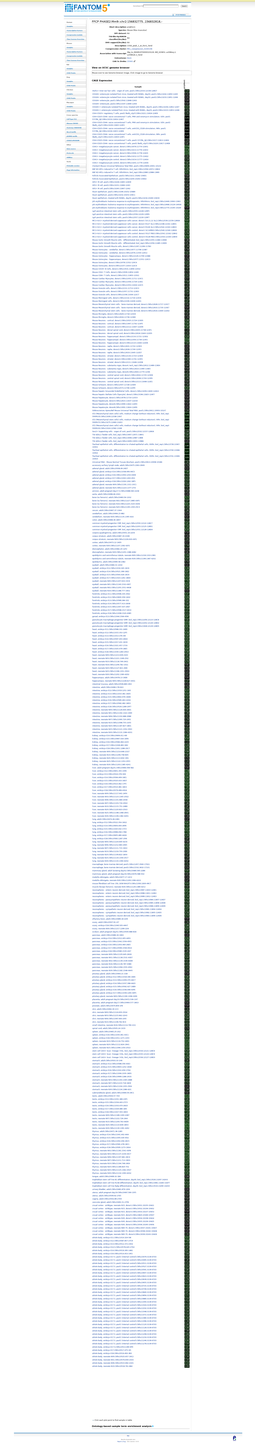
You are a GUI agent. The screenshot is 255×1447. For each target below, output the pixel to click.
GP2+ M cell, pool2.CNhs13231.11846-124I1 (111, 185)
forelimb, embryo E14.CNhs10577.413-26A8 (111, 604)
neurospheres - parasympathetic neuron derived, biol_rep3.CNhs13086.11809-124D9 (128, 906)
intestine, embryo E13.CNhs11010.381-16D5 (111, 694)
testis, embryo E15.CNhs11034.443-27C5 (110, 1102)
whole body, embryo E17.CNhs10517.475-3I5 (111, 1350)
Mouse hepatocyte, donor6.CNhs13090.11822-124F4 (114, 404)
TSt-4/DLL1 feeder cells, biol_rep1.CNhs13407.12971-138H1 (118, 435)
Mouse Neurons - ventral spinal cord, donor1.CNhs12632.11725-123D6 (122, 375)
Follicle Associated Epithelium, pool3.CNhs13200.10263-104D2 (119, 179)
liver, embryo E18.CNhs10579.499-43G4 (109, 790)
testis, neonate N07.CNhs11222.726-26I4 (110, 1118)
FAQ (128, 1436)
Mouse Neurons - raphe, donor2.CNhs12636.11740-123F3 (116, 349)
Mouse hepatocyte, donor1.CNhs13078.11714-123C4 (114, 398)
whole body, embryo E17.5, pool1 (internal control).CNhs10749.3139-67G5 (124, 1289)
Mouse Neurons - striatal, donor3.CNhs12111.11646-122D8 (117, 362)
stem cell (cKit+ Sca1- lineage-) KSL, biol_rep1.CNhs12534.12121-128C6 (123, 1051)
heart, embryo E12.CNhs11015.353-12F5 (109, 633)
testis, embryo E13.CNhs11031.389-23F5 (109, 1099)
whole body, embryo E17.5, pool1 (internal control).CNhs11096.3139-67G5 (124, 1321)
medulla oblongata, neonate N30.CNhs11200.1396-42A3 (116, 880)
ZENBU (130, 61)
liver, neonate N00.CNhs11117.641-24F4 (109, 793)
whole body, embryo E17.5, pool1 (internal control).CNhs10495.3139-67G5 (124, 1260)
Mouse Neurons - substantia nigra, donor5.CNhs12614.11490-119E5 (121, 369)
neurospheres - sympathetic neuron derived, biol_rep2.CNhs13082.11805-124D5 (127, 913)
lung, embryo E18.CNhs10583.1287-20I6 (109, 839)
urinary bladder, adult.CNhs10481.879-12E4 (111, 1189)
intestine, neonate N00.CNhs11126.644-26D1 (111, 710)
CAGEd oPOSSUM (73, 140)
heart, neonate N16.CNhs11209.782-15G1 (110, 665)
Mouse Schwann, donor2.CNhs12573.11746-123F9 (113, 388)
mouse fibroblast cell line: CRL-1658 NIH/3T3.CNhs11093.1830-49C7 (121, 883)
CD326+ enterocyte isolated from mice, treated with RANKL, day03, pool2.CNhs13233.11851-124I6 (135, 97)
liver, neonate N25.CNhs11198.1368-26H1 (110, 813)
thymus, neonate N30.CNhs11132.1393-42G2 (111, 1173)
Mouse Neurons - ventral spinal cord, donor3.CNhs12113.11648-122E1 (122, 382)
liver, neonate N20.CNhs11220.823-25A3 (109, 809)
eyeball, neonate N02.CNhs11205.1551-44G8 (111, 588)
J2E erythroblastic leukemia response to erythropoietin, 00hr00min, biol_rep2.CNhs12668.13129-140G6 (136, 205)
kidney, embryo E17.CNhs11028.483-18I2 (110, 745)
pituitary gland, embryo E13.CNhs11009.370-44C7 (113, 980)
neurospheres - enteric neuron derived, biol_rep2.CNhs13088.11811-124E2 (124, 893)
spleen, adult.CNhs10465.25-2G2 (106, 1032)
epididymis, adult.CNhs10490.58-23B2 (108, 562)
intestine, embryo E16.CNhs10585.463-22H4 (111, 700)
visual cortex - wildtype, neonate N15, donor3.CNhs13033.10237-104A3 (123, 1212)
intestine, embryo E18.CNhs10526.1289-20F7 (111, 707)
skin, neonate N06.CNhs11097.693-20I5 (109, 1019)
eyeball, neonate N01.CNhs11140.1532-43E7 (111, 584)
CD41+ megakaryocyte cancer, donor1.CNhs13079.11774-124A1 (120, 147)
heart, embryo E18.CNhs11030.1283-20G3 (110, 652)
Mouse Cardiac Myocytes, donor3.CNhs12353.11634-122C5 (117, 285)
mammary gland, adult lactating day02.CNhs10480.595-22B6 (118, 871)
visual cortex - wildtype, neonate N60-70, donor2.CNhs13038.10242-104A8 (124, 1231)
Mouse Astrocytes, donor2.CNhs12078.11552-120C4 (114, 262)
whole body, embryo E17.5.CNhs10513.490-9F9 (112, 1347)
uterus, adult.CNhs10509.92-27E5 (106, 1196)
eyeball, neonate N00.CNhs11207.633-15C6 (111, 581)
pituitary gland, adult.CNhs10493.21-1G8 (110, 974)
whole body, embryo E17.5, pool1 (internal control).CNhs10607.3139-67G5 (124, 1273)
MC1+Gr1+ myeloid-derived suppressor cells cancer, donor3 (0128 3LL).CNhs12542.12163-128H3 (134, 227)
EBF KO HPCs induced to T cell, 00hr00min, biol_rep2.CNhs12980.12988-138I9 (125, 172)
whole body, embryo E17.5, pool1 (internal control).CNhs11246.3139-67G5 (124, 1340)
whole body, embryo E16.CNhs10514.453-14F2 (112, 1254)
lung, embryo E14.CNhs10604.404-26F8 (109, 826)
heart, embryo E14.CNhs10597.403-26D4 (110, 639)
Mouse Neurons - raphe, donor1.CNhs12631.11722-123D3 (117, 346)
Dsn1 (129, 58)
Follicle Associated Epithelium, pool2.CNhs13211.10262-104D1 (119, 176)
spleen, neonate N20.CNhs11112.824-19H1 (110, 1044)
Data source (71, 149)
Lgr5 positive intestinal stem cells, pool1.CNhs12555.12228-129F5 (120, 211)
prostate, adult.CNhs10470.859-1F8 (107, 1006)
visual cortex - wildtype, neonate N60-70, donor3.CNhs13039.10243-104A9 (124, 1234)
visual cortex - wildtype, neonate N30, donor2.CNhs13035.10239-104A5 (123, 1221)
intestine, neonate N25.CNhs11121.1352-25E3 (112, 729)
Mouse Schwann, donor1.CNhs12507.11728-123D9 (114, 385)
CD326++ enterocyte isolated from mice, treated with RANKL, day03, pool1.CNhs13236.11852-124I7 (135, 107)
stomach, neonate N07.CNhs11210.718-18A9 (111, 1083)
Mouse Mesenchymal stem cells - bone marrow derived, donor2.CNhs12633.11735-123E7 (130, 308)
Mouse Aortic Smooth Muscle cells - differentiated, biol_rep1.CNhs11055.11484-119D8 (129, 240)
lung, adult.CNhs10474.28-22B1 (106, 819)
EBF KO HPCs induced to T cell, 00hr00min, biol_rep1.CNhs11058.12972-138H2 (126, 169)
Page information (73, 170)
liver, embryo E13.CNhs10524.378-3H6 (109, 774)
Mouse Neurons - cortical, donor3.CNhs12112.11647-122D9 (117, 327)
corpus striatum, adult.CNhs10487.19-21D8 (110, 536)
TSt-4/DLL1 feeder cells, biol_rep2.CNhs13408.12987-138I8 (117, 438)
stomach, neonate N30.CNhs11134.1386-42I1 (111, 1089)
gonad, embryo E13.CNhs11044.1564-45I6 (110, 616)
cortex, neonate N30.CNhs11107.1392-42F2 (111, 546)
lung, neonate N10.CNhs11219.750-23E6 (109, 851)
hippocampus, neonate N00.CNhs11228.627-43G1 (113, 681)
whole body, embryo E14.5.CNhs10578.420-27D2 (113, 1247)
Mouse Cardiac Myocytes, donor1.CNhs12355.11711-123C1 (117, 279)
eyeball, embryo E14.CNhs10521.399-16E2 (110, 571)
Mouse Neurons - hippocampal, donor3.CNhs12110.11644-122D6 (120, 343)
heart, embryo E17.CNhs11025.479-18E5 (109, 649)
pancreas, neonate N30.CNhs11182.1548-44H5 (112, 970)
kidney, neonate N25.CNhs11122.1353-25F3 (111, 761)
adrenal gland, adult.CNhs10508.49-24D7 (110, 468)
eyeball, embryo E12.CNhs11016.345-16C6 (110, 568)
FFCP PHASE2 (181, 15)
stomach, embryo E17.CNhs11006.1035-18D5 (111, 1073)
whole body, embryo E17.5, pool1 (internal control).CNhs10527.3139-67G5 (124, 1266)
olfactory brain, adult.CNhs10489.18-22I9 (110, 919)
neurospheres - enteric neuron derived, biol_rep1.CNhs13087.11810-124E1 (124, 890)
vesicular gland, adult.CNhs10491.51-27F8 (110, 1202)
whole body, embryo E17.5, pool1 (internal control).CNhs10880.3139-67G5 (124, 1299)
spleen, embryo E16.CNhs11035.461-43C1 (110, 1035)
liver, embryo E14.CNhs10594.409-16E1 (109, 777)
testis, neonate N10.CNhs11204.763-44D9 (110, 1122)
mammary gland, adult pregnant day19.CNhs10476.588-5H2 (118, 874)
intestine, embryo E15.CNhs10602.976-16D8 (111, 697)
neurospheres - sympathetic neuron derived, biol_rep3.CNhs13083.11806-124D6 (127, 916)
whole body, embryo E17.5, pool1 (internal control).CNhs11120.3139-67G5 (124, 1324)
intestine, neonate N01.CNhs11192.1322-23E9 (112, 713)
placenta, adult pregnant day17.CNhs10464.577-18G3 (115, 1003)
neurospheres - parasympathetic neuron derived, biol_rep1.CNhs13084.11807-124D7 (128, 900)
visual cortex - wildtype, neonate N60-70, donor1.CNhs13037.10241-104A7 (124, 1228)
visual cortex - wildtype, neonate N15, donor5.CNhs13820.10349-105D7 (123, 1215)
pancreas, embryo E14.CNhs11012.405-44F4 (111, 938)
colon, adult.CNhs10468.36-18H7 (106, 520)
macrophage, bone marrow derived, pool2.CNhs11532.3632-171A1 (121, 867)
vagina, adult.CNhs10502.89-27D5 (107, 1199)
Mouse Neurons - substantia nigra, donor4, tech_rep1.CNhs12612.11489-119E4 (126, 365)
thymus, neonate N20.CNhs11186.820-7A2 (110, 1167)
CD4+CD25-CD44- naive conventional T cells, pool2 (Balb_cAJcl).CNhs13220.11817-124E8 (131, 143)
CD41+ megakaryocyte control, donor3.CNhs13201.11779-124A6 (120, 163)
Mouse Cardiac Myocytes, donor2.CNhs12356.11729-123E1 (117, 282)
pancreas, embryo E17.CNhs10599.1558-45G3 (112, 948)
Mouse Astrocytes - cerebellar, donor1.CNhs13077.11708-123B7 (119, 250)
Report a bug (121, 1441)
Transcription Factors (74, 30)
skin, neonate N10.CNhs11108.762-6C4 (109, 1022)
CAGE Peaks (71, 73)
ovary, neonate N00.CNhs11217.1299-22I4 (110, 929)
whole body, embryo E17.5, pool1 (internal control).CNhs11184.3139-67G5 (124, 1331)
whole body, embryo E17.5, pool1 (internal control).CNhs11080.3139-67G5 (124, 1318)
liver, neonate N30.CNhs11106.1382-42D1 (110, 816)
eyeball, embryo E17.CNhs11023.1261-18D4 (111, 578)
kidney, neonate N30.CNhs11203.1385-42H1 (111, 765)
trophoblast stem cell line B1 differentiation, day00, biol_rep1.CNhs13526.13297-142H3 (130, 1180)
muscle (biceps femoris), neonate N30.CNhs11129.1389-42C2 (118, 887)
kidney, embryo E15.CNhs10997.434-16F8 (110, 739)
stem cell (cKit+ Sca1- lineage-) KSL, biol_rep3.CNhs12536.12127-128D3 (123, 1057)
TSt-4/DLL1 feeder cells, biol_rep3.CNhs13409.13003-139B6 (118, 441)
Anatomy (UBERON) (74, 127)
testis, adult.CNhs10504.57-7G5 (106, 1096)
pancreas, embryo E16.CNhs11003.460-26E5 (111, 945)
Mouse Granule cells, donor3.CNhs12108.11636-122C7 (115, 295)
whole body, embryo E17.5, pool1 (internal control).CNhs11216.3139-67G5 (124, 1337)
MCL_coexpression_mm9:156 (139, 49)
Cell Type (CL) (72, 119)
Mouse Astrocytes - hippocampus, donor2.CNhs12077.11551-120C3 (121, 259)
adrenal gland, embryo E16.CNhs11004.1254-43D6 (114, 475)
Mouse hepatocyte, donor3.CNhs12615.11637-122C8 (114, 401)
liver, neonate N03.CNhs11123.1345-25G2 (110, 797)
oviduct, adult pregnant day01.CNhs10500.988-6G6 (114, 932)
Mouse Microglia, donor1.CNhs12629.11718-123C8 (114, 314)
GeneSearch (137, 6)
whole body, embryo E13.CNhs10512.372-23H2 (112, 1244)
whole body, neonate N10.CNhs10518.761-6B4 (112, 1366)
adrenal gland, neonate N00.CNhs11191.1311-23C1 (114, 484)
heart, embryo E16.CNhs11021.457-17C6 (109, 645)
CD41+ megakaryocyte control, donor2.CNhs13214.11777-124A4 (120, 159)
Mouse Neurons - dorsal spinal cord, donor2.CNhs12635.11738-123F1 (122, 330)
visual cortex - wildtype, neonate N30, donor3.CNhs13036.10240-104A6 (123, 1225)
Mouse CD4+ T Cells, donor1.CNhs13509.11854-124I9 (115, 272)
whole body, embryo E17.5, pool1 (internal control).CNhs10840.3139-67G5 (124, 1292)
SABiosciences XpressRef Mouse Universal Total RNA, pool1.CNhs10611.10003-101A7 (129, 410)
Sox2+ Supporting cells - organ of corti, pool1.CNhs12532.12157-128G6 (123, 431)
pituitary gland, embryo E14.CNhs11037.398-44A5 (113, 983)
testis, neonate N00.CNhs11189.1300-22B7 (110, 1115)
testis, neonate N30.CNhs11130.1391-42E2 (110, 1128)
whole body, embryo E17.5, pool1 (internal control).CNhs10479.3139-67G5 (124, 1257)
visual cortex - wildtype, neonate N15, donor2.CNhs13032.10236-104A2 (123, 1209)
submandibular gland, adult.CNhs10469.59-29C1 (113, 1093)
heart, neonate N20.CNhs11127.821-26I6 (109, 668)
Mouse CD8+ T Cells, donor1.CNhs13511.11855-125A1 (115, 275)
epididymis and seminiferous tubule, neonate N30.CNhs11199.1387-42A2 (124, 559)
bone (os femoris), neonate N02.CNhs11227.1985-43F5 (116, 501)
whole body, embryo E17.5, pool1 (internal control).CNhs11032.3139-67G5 (124, 1308)
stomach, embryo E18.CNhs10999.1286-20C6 (111, 1077)
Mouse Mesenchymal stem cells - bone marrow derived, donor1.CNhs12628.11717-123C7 (130, 304)
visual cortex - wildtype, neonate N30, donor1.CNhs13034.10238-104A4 (123, 1218)
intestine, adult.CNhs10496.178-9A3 (107, 687)
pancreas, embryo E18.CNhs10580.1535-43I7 (111, 951)
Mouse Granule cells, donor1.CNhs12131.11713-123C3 (115, 288)
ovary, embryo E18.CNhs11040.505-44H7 (110, 925)
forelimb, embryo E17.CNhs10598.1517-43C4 (111, 610)
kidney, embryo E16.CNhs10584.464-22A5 (110, 742)
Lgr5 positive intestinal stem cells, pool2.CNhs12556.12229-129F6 (120, 214)
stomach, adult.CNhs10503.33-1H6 (107, 1061)
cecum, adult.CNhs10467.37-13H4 (107, 510)
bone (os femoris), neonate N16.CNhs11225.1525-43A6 (116, 504)
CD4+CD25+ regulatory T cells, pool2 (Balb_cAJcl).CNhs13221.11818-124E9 (125, 113)
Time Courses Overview (75, 39)
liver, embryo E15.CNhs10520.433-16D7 (109, 781)
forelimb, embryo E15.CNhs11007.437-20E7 (111, 607)
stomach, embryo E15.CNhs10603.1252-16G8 (111, 1067)
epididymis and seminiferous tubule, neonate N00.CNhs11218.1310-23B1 (124, 555)
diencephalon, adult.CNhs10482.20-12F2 (109, 549)
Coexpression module (74, 35)
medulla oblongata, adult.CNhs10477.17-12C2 (112, 877)
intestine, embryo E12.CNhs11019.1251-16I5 (111, 690)
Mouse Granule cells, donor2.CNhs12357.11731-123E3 (115, 291)
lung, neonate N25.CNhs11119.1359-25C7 (110, 858)
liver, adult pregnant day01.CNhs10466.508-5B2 (113, 768)
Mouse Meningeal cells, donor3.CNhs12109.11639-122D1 (116, 301)
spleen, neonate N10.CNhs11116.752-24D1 (110, 1041)
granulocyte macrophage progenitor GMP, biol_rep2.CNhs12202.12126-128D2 (125, 623)
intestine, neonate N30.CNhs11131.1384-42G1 (112, 732)
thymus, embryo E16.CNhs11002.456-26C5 (110, 1141)
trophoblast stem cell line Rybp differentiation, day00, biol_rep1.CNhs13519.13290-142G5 (131, 1186)
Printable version (73, 166)
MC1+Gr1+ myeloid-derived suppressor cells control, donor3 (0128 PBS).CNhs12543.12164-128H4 (134, 237)
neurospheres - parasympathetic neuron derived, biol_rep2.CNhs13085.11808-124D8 (128, 903)
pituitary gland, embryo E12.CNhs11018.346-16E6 (113, 977)
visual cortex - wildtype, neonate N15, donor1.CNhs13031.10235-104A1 (123, 1205)
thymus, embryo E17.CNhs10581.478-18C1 (110, 1144)
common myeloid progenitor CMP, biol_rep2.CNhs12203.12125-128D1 (122, 526)
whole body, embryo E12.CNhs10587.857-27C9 (112, 1241)
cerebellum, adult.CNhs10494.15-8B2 (108, 514)
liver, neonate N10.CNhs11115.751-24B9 (109, 806)
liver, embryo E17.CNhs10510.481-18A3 (109, 787)
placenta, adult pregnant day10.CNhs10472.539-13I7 (115, 999)
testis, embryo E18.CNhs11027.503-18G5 (110, 1112)
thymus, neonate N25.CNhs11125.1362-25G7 (111, 1170)
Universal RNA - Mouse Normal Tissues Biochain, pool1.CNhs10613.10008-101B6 (127, 462)
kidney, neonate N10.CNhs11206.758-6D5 (110, 755)
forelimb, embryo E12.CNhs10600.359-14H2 (111, 597)
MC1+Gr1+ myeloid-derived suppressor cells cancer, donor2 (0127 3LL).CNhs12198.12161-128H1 (134, 224)
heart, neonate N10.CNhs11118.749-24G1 (110, 662)
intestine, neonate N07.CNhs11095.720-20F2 (111, 719)
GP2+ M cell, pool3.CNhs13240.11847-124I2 (111, 188)
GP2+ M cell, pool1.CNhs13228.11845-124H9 (111, 182)
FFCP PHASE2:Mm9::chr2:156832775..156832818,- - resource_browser (85, 6)
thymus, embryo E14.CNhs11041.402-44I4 (110, 1135)
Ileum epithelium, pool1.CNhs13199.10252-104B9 (113, 192)
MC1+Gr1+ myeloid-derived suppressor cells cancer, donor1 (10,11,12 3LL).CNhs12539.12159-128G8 (136, 221)
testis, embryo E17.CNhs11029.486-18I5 (109, 1109)
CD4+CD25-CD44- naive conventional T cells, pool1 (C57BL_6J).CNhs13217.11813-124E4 (130, 140)
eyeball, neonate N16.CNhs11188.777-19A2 (111, 591)
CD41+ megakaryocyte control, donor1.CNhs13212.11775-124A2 (120, 156)
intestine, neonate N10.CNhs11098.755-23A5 (111, 723)
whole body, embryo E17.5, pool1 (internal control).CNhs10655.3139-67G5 (124, 1282)
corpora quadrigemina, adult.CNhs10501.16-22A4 (113, 533)
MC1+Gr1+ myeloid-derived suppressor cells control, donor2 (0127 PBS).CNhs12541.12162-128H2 (134, 233)
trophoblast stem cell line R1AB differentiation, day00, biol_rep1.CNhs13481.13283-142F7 (131, 1183)
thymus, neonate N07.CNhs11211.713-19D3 (111, 1160)
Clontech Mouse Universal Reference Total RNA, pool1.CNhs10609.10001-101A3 (126, 166)
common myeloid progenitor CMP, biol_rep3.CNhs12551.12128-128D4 (122, 530)
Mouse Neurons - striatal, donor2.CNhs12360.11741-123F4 (117, 359)
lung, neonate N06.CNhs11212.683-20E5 (109, 845)
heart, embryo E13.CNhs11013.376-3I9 (109, 636)
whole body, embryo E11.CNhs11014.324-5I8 (111, 1238)
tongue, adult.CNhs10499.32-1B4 (106, 1176)
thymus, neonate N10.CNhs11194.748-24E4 (111, 1163)
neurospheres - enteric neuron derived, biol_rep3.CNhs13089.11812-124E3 (124, 896)
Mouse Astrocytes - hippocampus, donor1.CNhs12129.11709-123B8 (121, 256)
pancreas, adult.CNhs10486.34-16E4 (108, 935)
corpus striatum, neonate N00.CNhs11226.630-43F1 (114, 539)
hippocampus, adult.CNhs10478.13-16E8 (109, 678)
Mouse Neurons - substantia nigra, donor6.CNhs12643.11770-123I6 (121, 372)
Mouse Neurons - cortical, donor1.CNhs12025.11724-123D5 (117, 320)
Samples (70, 26)
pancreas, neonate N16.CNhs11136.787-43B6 (111, 964)
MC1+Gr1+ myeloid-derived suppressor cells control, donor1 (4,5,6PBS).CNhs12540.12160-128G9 (134, 230)
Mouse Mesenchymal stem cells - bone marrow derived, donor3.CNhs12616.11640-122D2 (130, 311)
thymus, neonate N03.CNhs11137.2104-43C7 (111, 1154)
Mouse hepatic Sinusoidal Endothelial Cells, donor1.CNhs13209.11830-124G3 (125, 391)
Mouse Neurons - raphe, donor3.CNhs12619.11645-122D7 (117, 353)
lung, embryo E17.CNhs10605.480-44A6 (109, 835)
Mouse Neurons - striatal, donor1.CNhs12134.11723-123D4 (117, 356)
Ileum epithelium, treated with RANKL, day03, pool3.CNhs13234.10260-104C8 (125, 198)
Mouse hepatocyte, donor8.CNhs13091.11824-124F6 (114, 407)
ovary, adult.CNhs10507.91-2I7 (105, 922)
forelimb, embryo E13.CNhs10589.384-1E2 (110, 600)
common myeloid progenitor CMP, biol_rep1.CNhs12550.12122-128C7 (122, 523)
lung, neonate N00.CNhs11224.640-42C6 (109, 842)
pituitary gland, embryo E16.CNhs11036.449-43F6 (113, 990)
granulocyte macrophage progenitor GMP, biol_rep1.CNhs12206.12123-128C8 (125, 620)
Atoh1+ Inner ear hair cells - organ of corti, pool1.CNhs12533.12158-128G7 (124, 91)
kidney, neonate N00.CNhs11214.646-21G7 (110, 752)
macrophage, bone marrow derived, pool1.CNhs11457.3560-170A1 (121, 864)
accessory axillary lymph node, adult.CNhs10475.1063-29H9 (118, 465)
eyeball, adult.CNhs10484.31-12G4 (107, 565)
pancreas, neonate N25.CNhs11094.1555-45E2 (112, 967)
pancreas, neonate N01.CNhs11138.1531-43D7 (112, 957)
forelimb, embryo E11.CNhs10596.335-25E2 (111, 594)
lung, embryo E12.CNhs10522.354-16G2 (109, 822)
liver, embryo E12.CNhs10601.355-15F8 (109, 771)
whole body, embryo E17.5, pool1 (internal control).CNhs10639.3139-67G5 (124, 1279)
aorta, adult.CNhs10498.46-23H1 (106, 494)
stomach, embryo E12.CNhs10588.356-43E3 (111, 1064)
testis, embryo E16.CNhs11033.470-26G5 (110, 1106)
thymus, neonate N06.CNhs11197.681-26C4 (111, 1157)
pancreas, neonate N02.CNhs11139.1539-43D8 (112, 961)
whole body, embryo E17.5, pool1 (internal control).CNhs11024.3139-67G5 (124, 1305)
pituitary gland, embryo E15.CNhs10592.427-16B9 (113, 987)
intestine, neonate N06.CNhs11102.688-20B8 (111, 716)
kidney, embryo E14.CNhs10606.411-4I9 (109, 735)
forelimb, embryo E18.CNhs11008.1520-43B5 (111, 613)
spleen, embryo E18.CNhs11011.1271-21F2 (110, 1038)
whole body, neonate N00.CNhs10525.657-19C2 (112, 1356)
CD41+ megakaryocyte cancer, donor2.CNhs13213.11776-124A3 (120, 150)
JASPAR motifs (72, 136)
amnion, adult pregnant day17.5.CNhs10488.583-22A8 (115, 491)
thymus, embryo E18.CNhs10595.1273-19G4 (111, 1147)
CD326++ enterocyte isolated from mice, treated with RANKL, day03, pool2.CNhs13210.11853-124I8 (135, 110)
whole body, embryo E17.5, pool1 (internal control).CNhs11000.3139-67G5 (124, 1302)
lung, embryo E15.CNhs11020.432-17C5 (109, 829)
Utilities (69, 157)
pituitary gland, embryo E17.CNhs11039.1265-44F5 (114, 993)
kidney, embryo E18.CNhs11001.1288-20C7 (111, 748)
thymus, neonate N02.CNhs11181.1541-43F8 (111, 1151)
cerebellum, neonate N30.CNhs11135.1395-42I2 (113, 517)
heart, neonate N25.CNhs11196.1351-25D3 (110, 671)
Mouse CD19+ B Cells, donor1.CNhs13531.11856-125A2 (116, 269)
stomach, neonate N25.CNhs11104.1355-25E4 (112, 1086)
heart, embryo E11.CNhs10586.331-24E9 (109, 629)
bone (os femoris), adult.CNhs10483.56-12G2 (111, 497)
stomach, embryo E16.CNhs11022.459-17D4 (111, 1070)
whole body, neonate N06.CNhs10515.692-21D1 (113, 1363)
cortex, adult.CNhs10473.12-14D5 (106, 542)
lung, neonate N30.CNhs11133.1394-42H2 (110, 861)
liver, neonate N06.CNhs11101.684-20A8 (109, 800)
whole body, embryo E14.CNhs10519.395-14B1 (112, 1250)
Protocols (70, 153)
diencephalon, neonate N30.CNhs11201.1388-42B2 (114, 552)
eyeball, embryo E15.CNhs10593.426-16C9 (110, 575)
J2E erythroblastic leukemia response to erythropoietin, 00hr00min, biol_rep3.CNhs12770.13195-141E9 (136, 208)
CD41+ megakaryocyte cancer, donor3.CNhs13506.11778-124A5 (120, 153)
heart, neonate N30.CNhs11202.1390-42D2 (110, 674)
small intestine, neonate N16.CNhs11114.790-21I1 (114, 1025)
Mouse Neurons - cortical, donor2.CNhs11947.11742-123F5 (117, 324)
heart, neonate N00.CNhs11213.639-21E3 (110, 655)
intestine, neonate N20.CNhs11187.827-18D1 (111, 726)
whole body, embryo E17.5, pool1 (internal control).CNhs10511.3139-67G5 (124, 1263)
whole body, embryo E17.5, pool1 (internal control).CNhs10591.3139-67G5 (124, 1270)
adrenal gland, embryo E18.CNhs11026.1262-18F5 (113, 481)
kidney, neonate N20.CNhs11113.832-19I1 (110, 758)
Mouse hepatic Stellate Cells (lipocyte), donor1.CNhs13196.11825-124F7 (123, 394)
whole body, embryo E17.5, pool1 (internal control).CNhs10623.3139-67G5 (124, 1276)
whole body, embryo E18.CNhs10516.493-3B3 (112, 1353)
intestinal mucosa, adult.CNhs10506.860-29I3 (112, 684)
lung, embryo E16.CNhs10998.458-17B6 (109, 832)
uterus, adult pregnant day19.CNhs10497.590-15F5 (114, 1192)
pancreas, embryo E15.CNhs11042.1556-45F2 (111, 941)
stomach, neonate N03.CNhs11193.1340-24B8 (112, 1080)
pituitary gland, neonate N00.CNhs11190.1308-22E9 (114, 996)
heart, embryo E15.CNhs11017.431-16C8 (109, 642)
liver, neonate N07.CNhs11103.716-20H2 (110, 803)
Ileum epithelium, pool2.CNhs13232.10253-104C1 (113, 195)
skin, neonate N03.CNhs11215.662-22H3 (109, 1015)
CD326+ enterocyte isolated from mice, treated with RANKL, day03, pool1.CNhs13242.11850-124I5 (135, 94)
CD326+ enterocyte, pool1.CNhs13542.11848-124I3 (114, 100)
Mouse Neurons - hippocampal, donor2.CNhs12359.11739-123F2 (120, 340)
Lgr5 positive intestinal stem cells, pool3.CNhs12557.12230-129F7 (120, 217)
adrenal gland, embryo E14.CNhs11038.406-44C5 (113, 472)
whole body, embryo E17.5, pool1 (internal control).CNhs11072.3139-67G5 (124, 1315)
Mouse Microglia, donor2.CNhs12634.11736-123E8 (113, 317)
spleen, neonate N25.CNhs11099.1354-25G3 (111, 1048)
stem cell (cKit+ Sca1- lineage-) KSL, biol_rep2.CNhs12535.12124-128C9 (123, 1054)
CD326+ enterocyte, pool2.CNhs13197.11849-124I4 (114, 104)
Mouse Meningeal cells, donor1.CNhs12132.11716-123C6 (116, 298)
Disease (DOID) (72, 123)
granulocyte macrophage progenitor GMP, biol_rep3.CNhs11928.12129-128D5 (125, 626)
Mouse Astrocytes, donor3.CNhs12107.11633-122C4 (114, 266)
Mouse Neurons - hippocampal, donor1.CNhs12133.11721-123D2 (120, 336)
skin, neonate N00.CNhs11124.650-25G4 (109, 1012)
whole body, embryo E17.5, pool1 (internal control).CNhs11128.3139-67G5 (124, 1328)
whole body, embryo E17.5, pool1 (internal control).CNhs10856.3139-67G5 (124, 1295)
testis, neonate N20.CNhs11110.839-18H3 (110, 1125)
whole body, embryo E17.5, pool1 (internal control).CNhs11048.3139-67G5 (124, 1312)
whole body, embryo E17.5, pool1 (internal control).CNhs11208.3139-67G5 (124, 1334)
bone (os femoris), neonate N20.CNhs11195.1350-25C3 (116, 507)
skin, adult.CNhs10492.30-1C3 (105, 1009)
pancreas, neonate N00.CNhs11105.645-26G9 (111, 954)
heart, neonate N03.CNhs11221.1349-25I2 (110, 658)
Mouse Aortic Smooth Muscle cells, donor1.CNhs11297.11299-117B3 (121, 246)
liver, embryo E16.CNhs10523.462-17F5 (109, 784)
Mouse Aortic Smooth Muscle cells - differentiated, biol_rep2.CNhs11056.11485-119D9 (129, 243)
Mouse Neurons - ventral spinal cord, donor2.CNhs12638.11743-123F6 (122, 378)
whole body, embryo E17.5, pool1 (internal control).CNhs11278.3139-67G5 (124, 1344)
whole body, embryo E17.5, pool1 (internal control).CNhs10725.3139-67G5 (124, 1286)
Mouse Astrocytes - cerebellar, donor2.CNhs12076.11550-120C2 (119, 253)
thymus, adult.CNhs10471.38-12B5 (107, 1131)
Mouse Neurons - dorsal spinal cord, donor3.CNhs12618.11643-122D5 (122, 333)
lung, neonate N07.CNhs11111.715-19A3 (109, 848)
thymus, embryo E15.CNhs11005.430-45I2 (110, 1138)
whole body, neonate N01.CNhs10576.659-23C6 (112, 1360)
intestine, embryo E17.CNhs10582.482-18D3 (111, 703)
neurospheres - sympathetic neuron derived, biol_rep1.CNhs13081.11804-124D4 (127, 909)
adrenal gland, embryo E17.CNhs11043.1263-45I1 (113, 478)
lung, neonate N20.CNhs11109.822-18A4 (109, 855)
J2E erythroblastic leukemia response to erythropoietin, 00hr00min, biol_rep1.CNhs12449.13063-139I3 (136, 201)
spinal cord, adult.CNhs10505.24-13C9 (108, 1028)
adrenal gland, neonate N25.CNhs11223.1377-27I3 (114, 488)
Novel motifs (71, 132)
